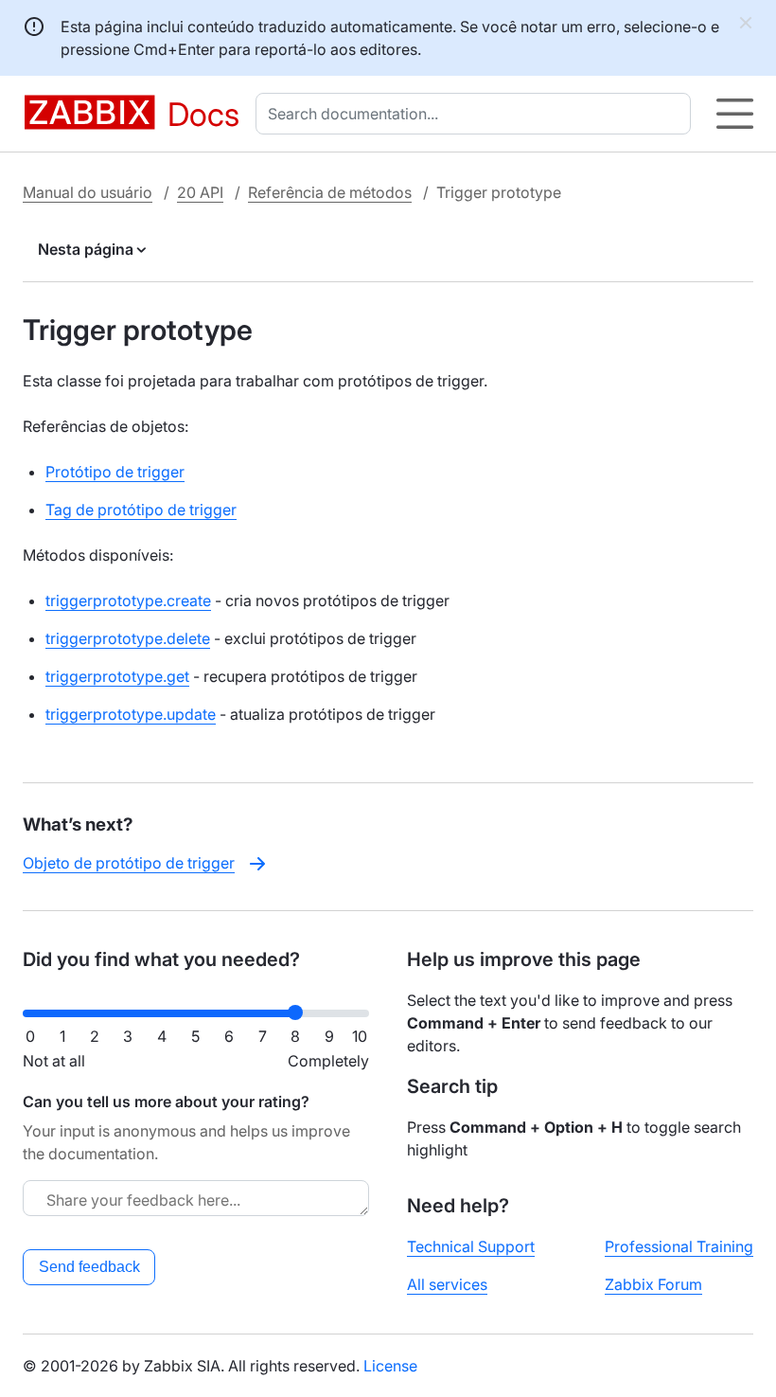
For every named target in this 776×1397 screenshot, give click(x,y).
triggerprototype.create (128, 600)
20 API (200, 192)
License (390, 1365)
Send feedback (89, 1267)
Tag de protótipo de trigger (141, 509)
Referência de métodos (330, 192)
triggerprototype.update (130, 714)
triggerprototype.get (117, 676)
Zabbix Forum (653, 1284)
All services (447, 1284)
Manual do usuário (87, 192)
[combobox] (477, 114)
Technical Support (471, 1246)
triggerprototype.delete (127, 638)
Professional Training (679, 1246)
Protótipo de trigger (115, 471)
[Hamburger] (734, 114)
